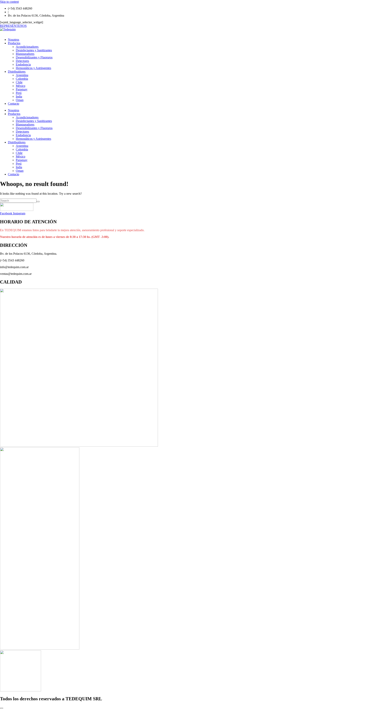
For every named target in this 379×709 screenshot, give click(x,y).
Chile (19, 82)
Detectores (22, 61)
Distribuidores (16, 71)
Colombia (22, 78)
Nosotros (13, 39)
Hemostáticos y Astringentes (33, 68)
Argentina (22, 75)
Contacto (13, 103)
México (20, 85)
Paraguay (21, 89)
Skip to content (9, 1)
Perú (19, 93)
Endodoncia (23, 64)
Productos (14, 43)
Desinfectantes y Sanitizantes (34, 50)
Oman (19, 100)
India (19, 96)
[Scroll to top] (1, 708)
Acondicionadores (27, 46)
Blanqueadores (25, 53)
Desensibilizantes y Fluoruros (34, 57)
